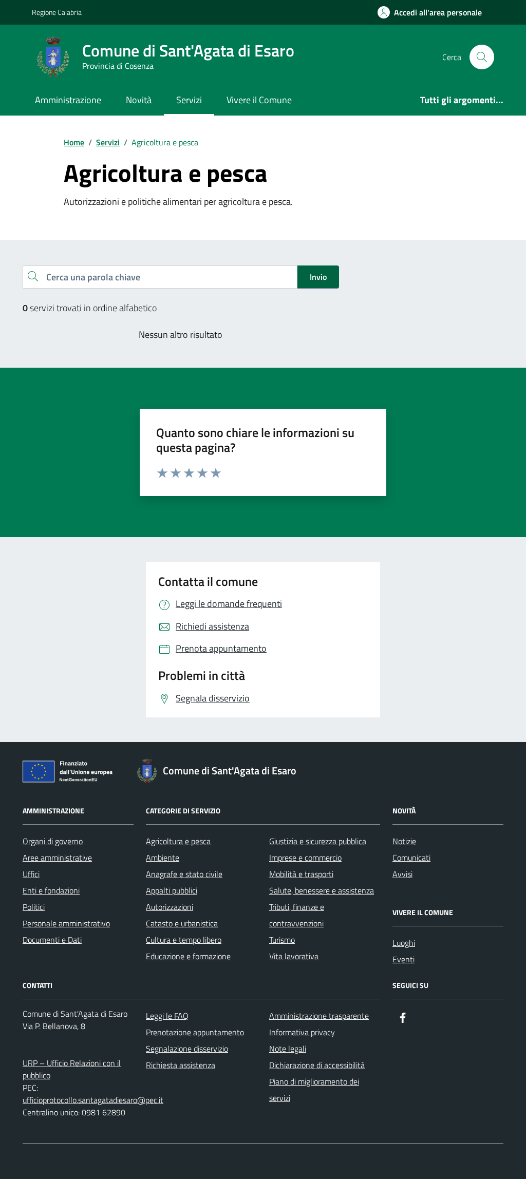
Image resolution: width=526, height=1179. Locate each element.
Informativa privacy (302, 1032)
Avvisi (402, 874)
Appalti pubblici (171, 890)
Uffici (31, 874)
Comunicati (411, 857)
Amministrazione (68, 100)
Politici (34, 907)
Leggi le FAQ (167, 1016)
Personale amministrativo (66, 923)
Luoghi (403, 943)
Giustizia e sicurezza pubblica (317, 841)
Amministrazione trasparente (319, 1016)
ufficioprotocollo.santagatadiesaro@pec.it (93, 1100)
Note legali (287, 1048)
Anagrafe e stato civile (184, 874)
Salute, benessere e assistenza (321, 890)
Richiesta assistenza (180, 1065)
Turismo (282, 940)
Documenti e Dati (52, 940)
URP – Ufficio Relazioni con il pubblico (72, 1069)
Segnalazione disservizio (187, 1048)
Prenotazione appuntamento (195, 1032)
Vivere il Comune (259, 100)
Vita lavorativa (293, 956)
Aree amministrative (57, 857)
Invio (318, 277)
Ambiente (162, 857)
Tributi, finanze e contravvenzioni (296, 915)
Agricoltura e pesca (178, 841)
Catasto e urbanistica (182, 923)
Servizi (189, 100)
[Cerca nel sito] (481, 57)
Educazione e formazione (188, 956)
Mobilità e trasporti (301, 874)
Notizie (404, 841)
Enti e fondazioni (51, 890)
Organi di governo (53, 841)
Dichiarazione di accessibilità (317, 1065)
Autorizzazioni (169, 907)
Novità (139, 100)
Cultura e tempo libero (183, 940)
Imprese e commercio (305, 857)
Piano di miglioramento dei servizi (314, 1089)
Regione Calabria (57, 12)
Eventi (403, 959)
